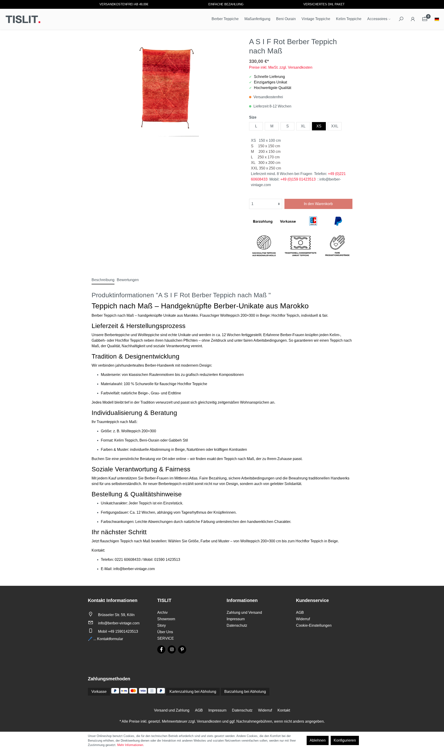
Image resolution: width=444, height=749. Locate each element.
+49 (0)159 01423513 (298, 179)
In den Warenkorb (318, 204)
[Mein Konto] (413, 19)
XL (303, 126)
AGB (300, 612)
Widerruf (303, 619)
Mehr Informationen (130, 745)
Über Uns (165, 632)
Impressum (236, 619)
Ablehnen (318, 740)
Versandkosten (209, 721)
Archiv (162, 612)
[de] (436, 19)
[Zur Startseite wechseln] (23, 19)
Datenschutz (237, 625)
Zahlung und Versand (244, 612)
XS (318, 126)
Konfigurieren (345, 740)
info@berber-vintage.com (118, 623)
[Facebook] (161, 649)
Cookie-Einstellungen (314, 625)
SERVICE (165, 638)
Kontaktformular (110, 639)
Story (161, 625)
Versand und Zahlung (171, 710)
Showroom (166, 619)
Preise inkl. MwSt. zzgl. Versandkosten (280, 67)
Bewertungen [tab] (128, 280)
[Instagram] (172, 649)
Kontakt (284, 710)
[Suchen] (401, 19)
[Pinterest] (182, 649)
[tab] (103, 279)
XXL (334, 126)
